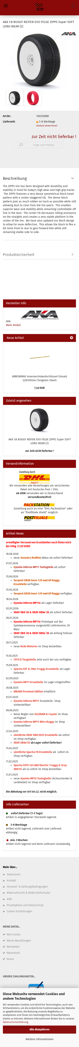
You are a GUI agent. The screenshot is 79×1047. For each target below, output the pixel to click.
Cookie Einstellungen (19, 911)
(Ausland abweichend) (46, 125)
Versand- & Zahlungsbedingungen (27, 886)
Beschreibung (15, 178)
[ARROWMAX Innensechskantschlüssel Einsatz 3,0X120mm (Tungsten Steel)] (39, 357)
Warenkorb (13, 953)
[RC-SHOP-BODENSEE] (39, 7)
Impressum (13, 874)
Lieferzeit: (9, 121)
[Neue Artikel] (71, 338)
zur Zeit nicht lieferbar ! (54, 136)
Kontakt (11, 880)
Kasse (10, 959)
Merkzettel (13, 946)
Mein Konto (14, 934)
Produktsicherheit (18, 254)
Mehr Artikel (13, 325)
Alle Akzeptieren (39, 1029)
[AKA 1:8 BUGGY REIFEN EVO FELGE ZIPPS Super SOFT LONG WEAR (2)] (39, 60)
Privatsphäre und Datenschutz (25, 905)
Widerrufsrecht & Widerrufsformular (28, 892)
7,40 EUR (39, 388)
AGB (9, 899)
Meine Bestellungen (19, 940)
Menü (6, 5)
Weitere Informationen (39, 1039)
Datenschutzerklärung (15, 1022)
